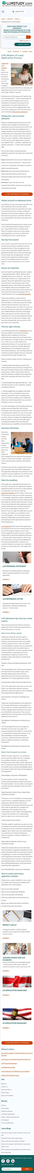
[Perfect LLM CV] (17, 921)
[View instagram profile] (8, 1161)
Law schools (5, 526)
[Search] (28, 37)
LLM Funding (5, 1108)
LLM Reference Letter (8, 1067)
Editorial (10, 19)
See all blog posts (6, 1152)
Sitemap (3, 1105)
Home (3, 19)
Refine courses (24, 40)
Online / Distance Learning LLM (10, 1117)
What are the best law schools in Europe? (13, 1141)
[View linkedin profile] (13, 1161)
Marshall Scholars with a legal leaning (11, 1138)
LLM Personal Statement (9, 1063)
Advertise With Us (6, 1089)
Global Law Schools (6, 1111)
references (23, 330)
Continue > (6, 579)
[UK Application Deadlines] (17, 987)
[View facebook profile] (3, 1161)
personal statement (24, 294)
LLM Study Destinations (8, 1114)
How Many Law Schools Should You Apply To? (16, 1059)
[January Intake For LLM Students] (17, 954)
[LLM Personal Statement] (17, 562)
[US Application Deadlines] (17, 1019)
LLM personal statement (19, 112)
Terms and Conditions (7, 1095)
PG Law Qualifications (7, 1123)
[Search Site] (14, 12)
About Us (4, 1083)
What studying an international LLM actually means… (16, 1149)
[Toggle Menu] (3, 11)
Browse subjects (23, 44)
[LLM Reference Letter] (17, 595)
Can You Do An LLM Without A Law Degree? (15, 1071)
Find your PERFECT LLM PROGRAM (17, 194)
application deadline (7, 493)
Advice (17, 19)
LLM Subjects (5, 1120)
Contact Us (4, 1086)
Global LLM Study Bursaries (10, 1075)
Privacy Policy (5, 1092)
